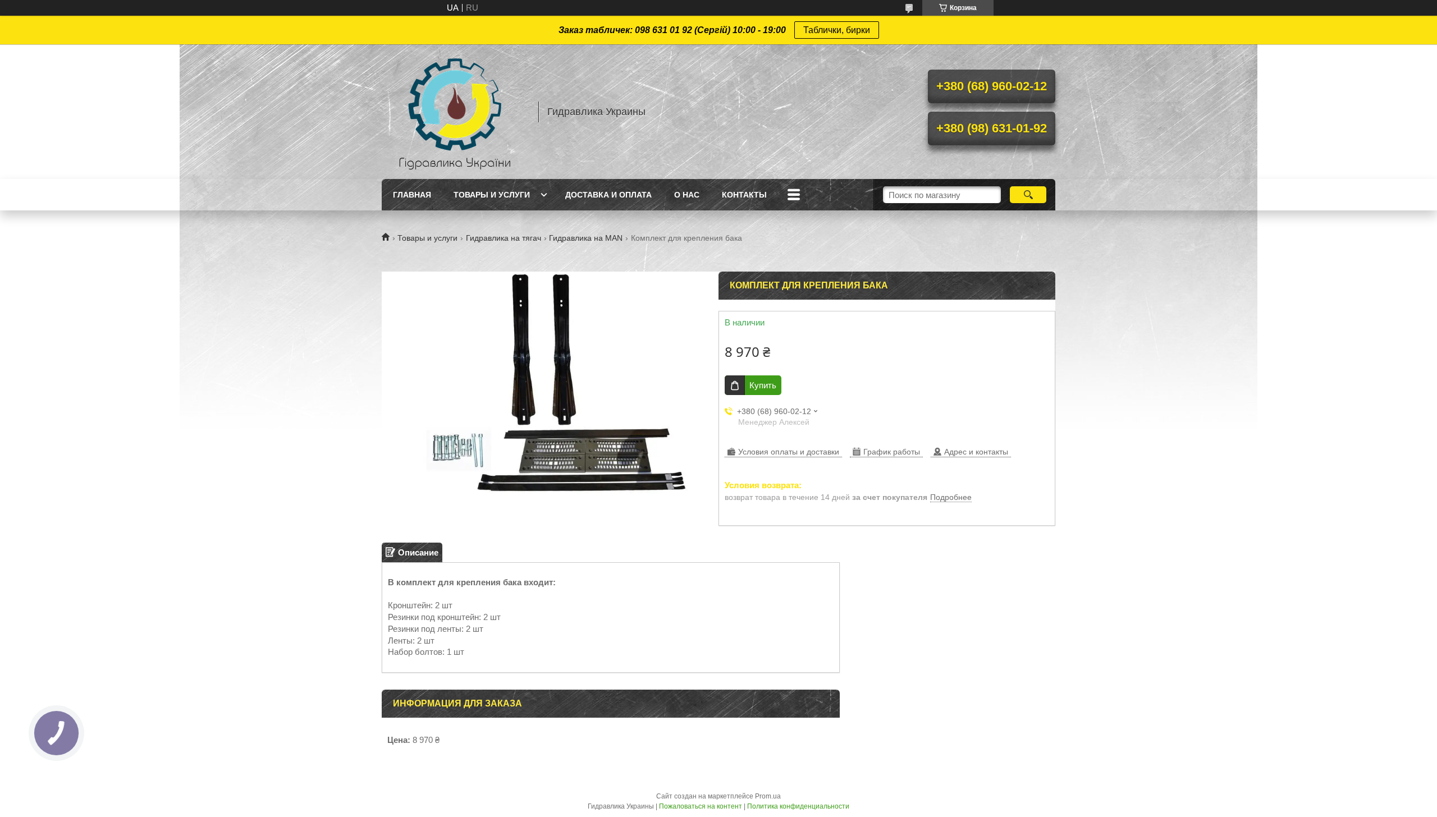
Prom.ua (768, 796)
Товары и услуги (492, 194)
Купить (762, 385)
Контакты (744, 194)
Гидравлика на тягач (503, 237)
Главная (412, 194)
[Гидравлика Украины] (455, 112)
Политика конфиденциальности (798, 806)
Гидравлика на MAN (586, 237)
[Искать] (1028, 194)
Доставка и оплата (608, 194)
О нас (686, 194)
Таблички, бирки (836, 30)
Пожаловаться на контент (700, 806)
